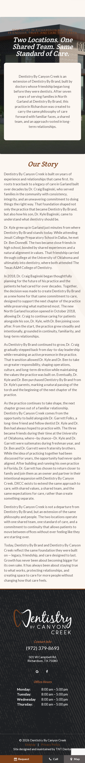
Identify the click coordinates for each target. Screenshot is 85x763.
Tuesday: (24, 694)
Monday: (23, 689)
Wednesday (26, 699)
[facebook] (47, 671)
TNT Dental (64, 749)
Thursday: (25, 704)
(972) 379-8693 (42, 648)
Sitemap (30, 744)
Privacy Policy (50, 744)
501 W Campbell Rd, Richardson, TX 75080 (42, 658)
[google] (37, 671)
